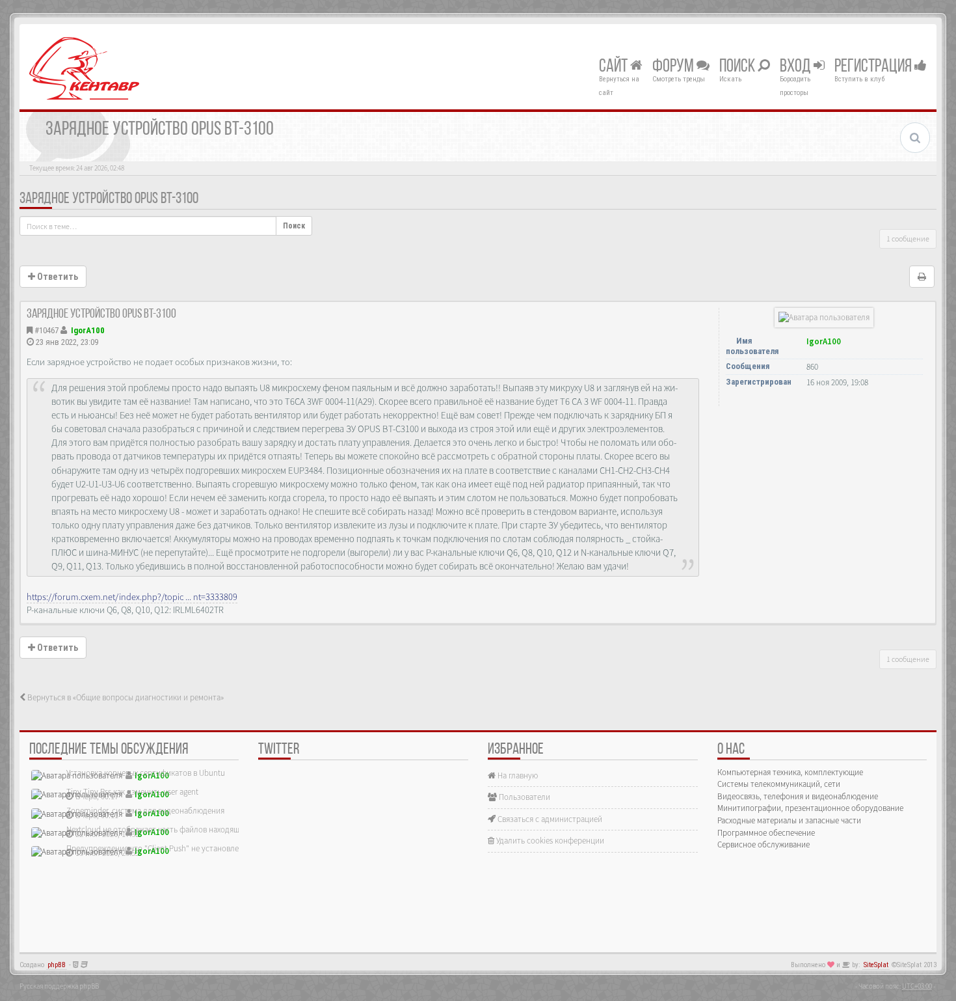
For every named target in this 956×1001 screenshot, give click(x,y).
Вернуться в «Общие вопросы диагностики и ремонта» (124, 697)
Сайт (614, 67)
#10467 (46, 330)
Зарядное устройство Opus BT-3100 (109, 199)
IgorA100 (88, 330)
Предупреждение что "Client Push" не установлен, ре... (163, 848)
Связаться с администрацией (549, 819)
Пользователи (523, 796)
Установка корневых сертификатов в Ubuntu (145, 772)
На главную (517, 775)
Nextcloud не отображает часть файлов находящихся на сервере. (182, 829)
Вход (797, 67)
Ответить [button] (56, 276)
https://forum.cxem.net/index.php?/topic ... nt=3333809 (132, 597)
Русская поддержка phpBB (59, 986)
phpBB (56, 965)
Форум (674, 67)
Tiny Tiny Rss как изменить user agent (132, 791)
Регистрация (874, 67)
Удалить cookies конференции (549, 840)
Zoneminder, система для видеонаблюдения (145, 810)
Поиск (738, 67)
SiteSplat (876, 965)
